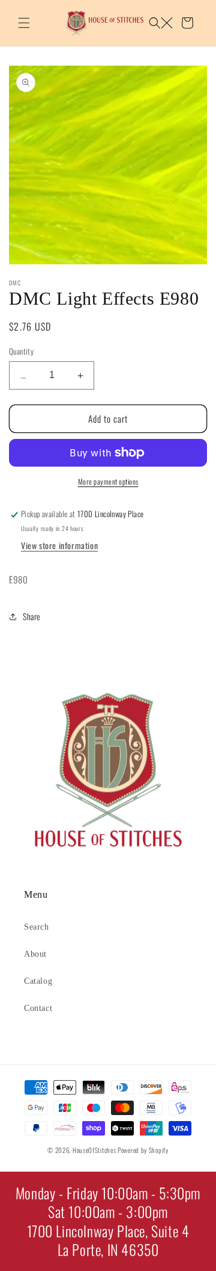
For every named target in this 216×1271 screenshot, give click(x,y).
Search (36, 926)
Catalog (38, 981)
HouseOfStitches (94, 1150)
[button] (24, 23)
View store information (59, 545)
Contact (38, 1008)
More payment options (108, 481)
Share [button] (32, 616)
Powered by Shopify (143, 1150)
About (35, 954)
